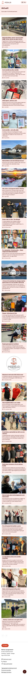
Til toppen (5, 645)
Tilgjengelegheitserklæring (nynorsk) (9, 668)
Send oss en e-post (6, 659)
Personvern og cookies (6, 670)
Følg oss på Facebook (6, 664)
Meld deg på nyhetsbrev (6, 672)
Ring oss (4, 661)
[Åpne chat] (24, 671)
